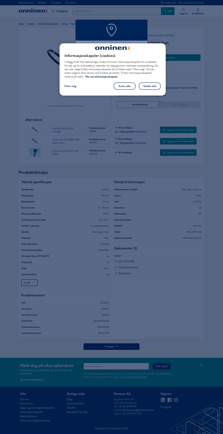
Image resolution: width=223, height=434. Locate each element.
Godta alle (149, 86)
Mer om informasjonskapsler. (101, 76)
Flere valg (70, 86)
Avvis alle (125, 86)
